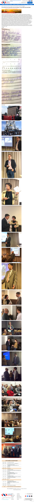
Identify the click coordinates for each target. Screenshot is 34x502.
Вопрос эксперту (19, 496)
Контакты (31, 4)
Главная (3, 4)
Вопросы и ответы (23, 4)
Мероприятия (7, 4)
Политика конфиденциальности (28, 498)
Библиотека (18, 4)
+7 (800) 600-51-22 (24, 2)
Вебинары (10, 4)
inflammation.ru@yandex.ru (5, 499)
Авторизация (30, 2)
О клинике (14, 4)
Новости (27, 4)
